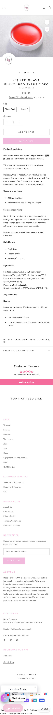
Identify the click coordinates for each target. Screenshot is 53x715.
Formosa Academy (11, 525)
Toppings (7, 425)
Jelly (5, 443)
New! (5, 462)
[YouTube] (17, 640)
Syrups (6, 430)
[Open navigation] (4, 8)
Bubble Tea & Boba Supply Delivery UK (26, 340)
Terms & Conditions (12, 521)
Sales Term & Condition (18, 351)
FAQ (5, 491)
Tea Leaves (8, 439)
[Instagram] (11, 640)
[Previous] (19, 72)
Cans (5, 453)
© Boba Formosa (26, 675)
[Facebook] (4, 640)
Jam (5, 448)
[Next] (33, 72)
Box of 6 (24, 109)
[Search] (44, 8)
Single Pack (10, 109)
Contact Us (8, 511)
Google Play (8, 662)
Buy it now (26, 141)
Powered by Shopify (26, 678)
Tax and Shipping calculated (21, 97)
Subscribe (14, 561)
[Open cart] (49, 7)
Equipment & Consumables (15, 457)
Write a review (26, 382)
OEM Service (9, 467)
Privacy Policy (9, 516)
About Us (7, 507)
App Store (7, 655)
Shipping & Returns (12, 487)
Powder (6, 434)
